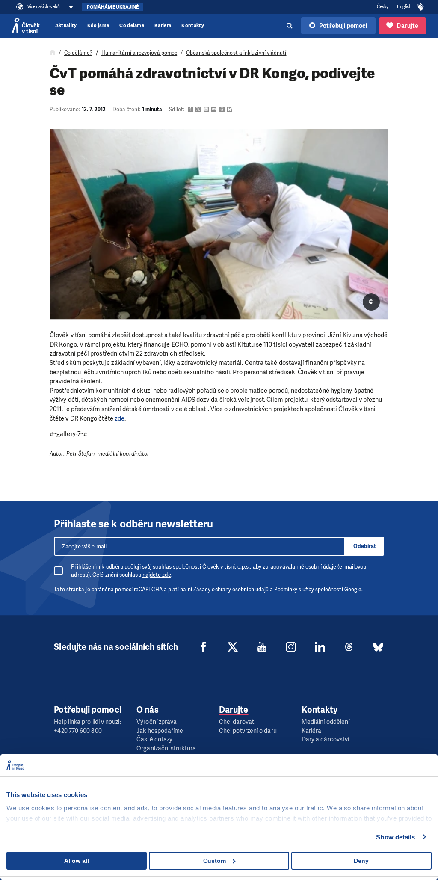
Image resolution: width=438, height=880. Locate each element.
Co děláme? (78, 53)
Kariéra (162, 25)
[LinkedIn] (320, 647)
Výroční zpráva (156, 722)
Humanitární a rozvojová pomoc (139, 53)
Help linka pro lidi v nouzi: (87, 722)
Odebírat (364, 546)
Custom (214, 860)
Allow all (76, 860)
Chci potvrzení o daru (248, 731)
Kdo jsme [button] (98, 25)
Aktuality (66, 25)
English (404, 6)
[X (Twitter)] (233, 647)
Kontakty (192, 25)
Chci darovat (236, 722)
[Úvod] (52, 53)
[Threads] (349, 647)
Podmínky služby (294, 589)
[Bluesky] (378, 647)
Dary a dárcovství (325, 739)
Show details (395, 837)
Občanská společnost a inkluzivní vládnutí (236, 53)
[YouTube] (262, 647)
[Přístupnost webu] (421, 7)
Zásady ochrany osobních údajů (231, 589)
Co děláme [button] (131, 25)
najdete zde (156, 574)
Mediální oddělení (325, 722)
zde (119, 418)
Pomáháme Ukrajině (113, 7)
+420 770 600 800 (77, 731)
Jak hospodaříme (159, 731)
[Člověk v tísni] (26, 26)
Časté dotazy (154, 739)
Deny (361, 860)
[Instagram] (291, 647)
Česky (382, 6)
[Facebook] (203, 647)
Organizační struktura (166, 748)
